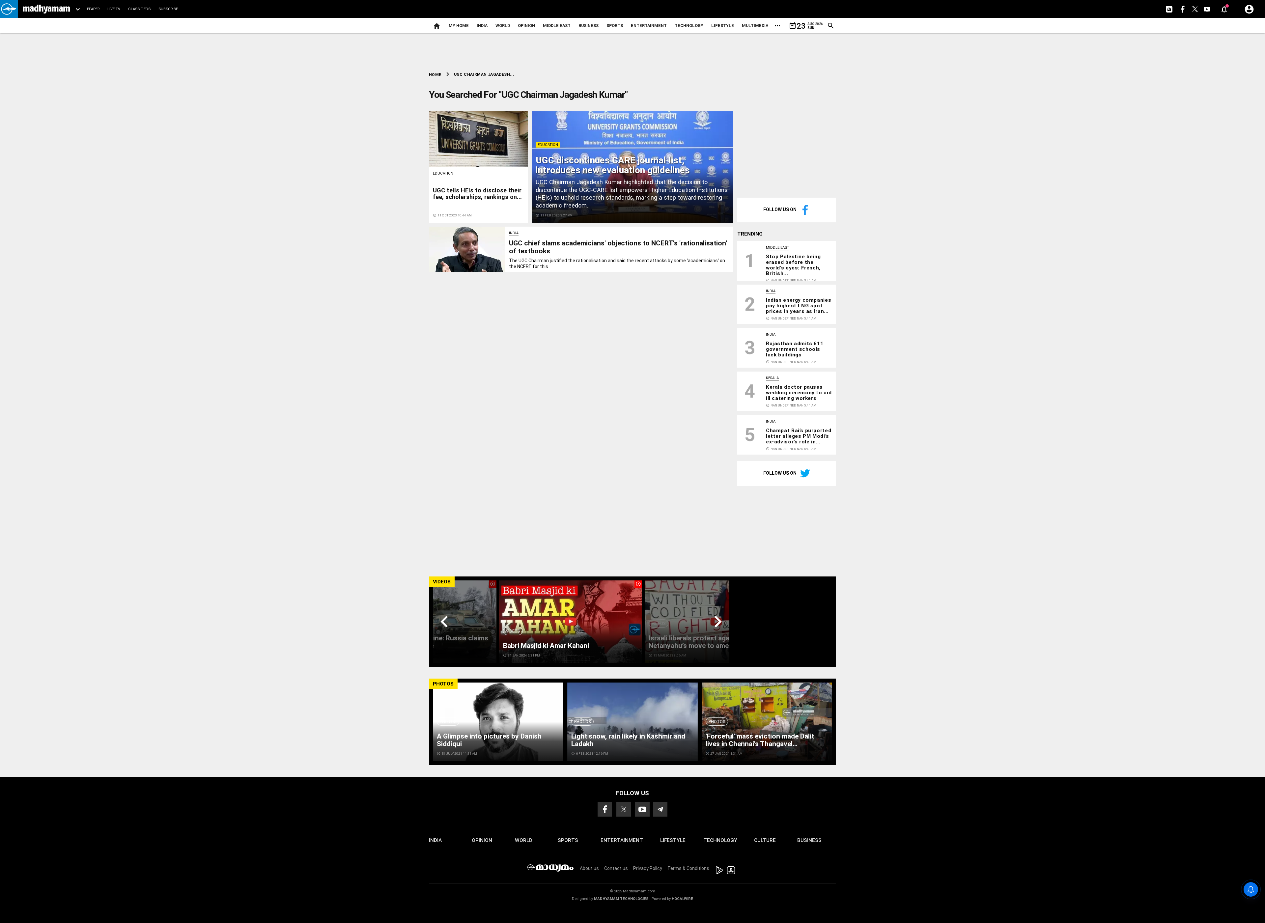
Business (588, 25)
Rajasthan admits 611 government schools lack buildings (794, 349)
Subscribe (168, 9)
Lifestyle (722, 25)
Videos (513, 631)
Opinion (526, 25)
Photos (448, 721)
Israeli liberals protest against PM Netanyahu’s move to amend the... (701, 642)
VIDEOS (442, 582)
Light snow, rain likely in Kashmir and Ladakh (628, 740)
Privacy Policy (647, 868)
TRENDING (750, 234)
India (482, 25)
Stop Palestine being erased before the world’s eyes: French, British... (793, 265)
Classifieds (139, 9)
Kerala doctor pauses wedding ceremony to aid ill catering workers (798, 392)
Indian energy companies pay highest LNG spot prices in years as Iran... (798, 305)
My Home (459, 25)
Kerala (772, 378)
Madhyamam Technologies (621, 899)
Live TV (113, 9)
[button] (9, 9)
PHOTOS (443, 684)
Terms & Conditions (688, 868)
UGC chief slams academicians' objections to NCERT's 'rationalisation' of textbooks (618, 247)
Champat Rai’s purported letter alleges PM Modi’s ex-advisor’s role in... (798, 436)
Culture (765, 840)
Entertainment (649, 25)
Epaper (93, 9)
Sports (614, 25)
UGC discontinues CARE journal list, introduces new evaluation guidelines (613, 165)
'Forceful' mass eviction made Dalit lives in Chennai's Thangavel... (760, 740)
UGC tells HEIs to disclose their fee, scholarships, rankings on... (477, 193)
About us (589, 868)
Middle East (557, 25)
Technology (689, 25)
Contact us (616, 868)
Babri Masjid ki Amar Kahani (546, 646)
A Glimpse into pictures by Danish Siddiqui (489, 740)
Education (548, 145)
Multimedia (755, 25)
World (502, 25)
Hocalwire (682, 899)
